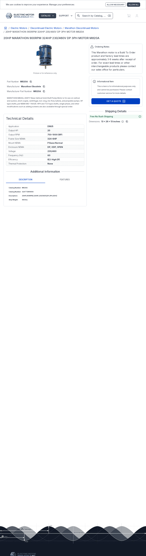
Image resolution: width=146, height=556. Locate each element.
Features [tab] (65, 179)
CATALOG (45, 15)
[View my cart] (128, 15)
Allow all (133, 4)
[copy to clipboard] (31, 81)
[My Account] (136, 15)
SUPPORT (64, 15)
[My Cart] (128, 15)
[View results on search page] (78, 15)
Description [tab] (25, 179)
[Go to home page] (6, 28)
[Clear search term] (109, 15)
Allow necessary (115, 4)
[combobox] (94, 16)
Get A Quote (114, 101)
